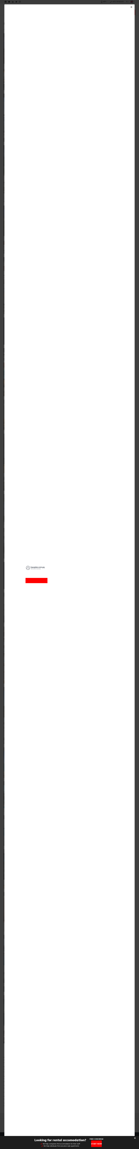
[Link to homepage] (70, 568)
